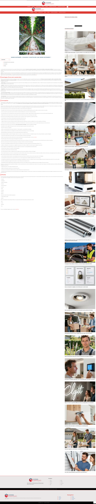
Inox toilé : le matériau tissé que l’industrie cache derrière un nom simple (77, 123)
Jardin (43, 6)
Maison (47, 6)
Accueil (60, 496)
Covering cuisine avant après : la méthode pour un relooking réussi (76, 425)
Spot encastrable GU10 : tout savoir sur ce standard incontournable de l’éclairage (79, 310)
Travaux (33, 6)
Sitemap (57, 502)
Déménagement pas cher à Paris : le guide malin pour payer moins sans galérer (78, 333)
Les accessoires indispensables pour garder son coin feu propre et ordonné (78, 192)
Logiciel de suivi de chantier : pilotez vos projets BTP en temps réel (76, 146)
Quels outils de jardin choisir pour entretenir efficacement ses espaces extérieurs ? (79, 356)
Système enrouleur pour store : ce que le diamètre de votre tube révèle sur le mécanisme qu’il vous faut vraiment (78, 240)
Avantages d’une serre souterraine (9, 62)
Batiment (28, 6)
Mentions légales (52, 502)
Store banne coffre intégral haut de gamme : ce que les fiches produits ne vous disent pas (79, 100)
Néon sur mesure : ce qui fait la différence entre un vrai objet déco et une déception (79, 402)
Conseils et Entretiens (52, 6)
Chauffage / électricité (61, 6)
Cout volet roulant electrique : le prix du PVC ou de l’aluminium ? (76, 472)
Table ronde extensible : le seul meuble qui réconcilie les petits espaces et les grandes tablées (79, 76)
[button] (67, 6)
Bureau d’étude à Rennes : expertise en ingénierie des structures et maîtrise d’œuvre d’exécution (79, 216)
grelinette (17, 209)
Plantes (5, 65)
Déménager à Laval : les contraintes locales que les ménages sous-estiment (78, 169)
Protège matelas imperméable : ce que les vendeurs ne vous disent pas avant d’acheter (80, 52)
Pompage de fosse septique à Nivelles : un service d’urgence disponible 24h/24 (78, 263)
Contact (73, 499)
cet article (35, 137)
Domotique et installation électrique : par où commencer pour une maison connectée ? (80, 379)
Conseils (73, 497)
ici (11, 73)
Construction (38, 6)
